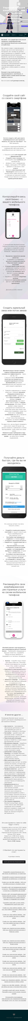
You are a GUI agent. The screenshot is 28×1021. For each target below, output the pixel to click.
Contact (21, 35)
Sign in (25, 35)
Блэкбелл (17, 1017)
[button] (14, 60)
